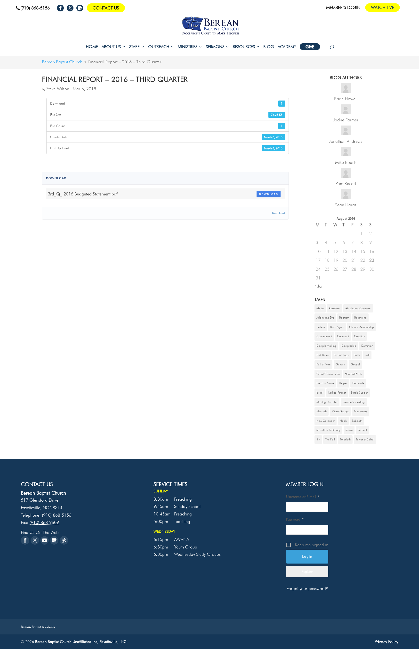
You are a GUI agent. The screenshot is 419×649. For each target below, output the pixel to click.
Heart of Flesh (353, 374)
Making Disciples (327, 402)
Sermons (215, 47)
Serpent (362, 430)
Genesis (341, 364)
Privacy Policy (386, 641)
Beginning (360, 317)
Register (307, 571)
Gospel (355, 364)
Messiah (321, 411)
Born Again (337, 327)
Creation (359, 336)
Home (92, 47)
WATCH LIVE (382, 7)
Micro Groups (340, 411)
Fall (367, 355)
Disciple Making (326, 345)
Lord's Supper (359, 392)
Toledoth (345, 439)
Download (268, 194)
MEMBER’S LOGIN (343, 7)
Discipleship (348, 345)
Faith (357, 355)
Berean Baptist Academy (38, 627)
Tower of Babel (365, 439)
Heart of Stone (325, 383)
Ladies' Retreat (337, 392)
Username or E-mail (302, 497)
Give (310, 46)
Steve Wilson (57, 88)
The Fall (330, 439)
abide (320, 308)
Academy (287, 47)
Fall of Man (323, 364)
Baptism (344, 317)
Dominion (367, 345)
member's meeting (354, 402)
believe (320, 327)
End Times (322, 355)
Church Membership (361, 327)
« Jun (318, 286)
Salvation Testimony (328, 430)
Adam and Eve (325, 317)
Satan (349, 430)
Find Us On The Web (40, 532)
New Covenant (325, 420)
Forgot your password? (307, 588)
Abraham (334, 308)
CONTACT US (106, 7)
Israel (319, 392)
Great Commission (328, 374)
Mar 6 (78, 88)
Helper (343, 383)
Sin (318, 439)
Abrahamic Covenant (358, 308)
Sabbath (357, 420)
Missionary (360, 411)
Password (295, 519)
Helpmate (358, 383)
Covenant (343, 336)
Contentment (324, 336)
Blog (268, 47)
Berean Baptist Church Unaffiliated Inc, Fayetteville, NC (80, 641)
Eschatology (341, 355)
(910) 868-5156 (35, 7)
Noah (343, 420)
